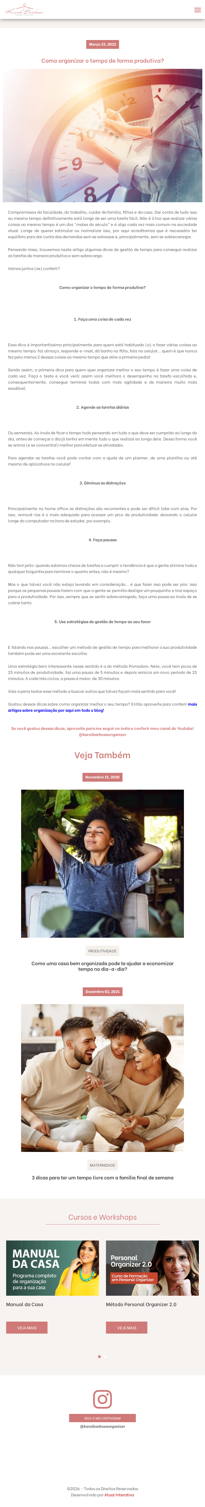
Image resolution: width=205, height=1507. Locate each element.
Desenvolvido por (102, 1494)
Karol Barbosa (24, 9)
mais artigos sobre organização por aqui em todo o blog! (102, 707)
